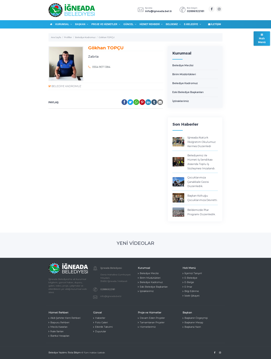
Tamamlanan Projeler (152, 322)
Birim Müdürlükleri (184, 74)
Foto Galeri (101, 322)
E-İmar (188, 286)
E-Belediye (191, 24)
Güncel (128, 24)
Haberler (100, 317)
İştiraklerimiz (180, 101)
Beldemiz (172, 24)
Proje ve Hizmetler (104, 24)
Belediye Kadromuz (66, 86)
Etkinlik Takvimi (104, 326)
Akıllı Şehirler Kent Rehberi (65, 317)
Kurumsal (62, 24)
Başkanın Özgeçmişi (196, 317)
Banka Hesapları (59, 335)
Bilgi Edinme (191, 291)
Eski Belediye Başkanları (188, 92)
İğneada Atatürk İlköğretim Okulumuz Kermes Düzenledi (201, 142)
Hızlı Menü (262, 40)
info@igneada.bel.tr (111, 296)
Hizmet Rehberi (150, 24)
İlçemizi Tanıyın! (193, 273)
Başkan (80, 24)
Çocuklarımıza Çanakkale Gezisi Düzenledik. (198, 182)
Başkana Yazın (192, 326)
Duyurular (100, 331)
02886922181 (107, 289)
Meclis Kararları (58, 326)
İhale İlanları (57, 331)
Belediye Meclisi (182, 65)
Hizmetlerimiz (148, 326)
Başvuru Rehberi (59, 322)
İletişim (215, 24)
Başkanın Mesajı (193, 322)
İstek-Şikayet (191, 295)
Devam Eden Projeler (152, 317)
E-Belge (189, 282)
